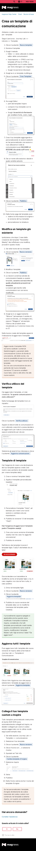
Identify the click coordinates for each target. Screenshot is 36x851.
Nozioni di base (29, 14)
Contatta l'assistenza (9, 817)
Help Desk (30, 1)
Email (20, 14)
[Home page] (10, 7)
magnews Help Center (9, 14)
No (17, 829)
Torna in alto (9, 835)
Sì (7, 829)
